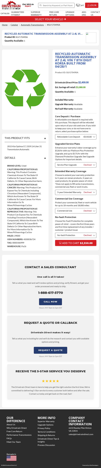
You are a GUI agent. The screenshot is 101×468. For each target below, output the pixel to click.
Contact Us (95, 13)
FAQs (9, 438)
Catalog (5, 13)
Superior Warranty (36, 13)
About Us (11, 424)
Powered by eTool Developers (90, 465)
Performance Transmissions (19, 435)
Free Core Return (54, 13)
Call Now (50, 301)
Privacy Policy (44, 428)
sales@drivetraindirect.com (81, 434)
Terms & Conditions (46, 431)
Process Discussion (46, 445)
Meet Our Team (14, 442)
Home (4, 25)
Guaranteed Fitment (17, 13)
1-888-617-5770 (50, 293)
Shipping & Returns (46, 435)
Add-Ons (84, 13)
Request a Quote (50, 350)
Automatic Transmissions (32, 25)
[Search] (40, 5)
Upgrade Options (69, 13)
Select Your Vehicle (49, 19)
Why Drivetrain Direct (17, 428)
